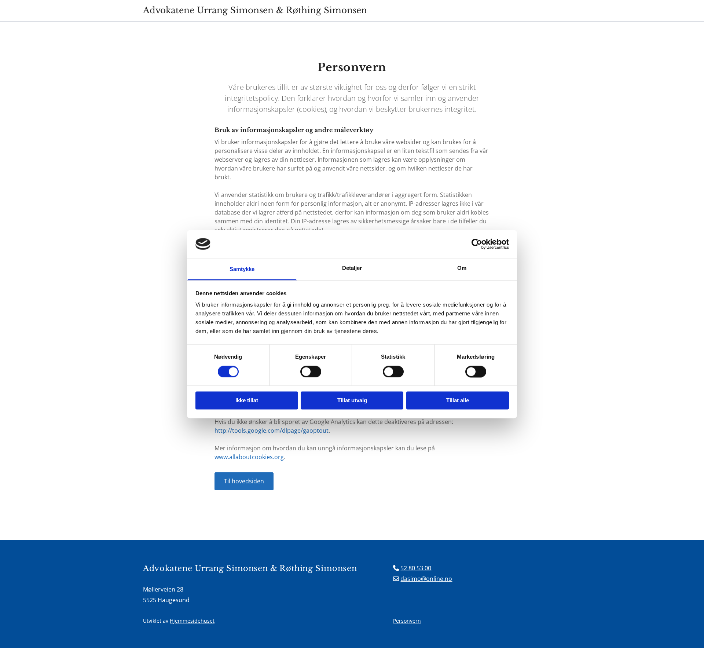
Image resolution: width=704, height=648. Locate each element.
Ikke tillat (246, 401)
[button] (244, 481)
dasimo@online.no (426, 579)
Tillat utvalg (352, 401)
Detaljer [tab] (352, 268)
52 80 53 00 (415, 568)
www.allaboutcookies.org (249, 457)
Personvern (407, 620)
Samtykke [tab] (242, 269)
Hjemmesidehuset (192, 620)
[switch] (310, 371)
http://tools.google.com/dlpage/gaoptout (271, 430)
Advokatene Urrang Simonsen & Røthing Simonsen (255, 10)
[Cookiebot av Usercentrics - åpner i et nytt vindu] (477, 243)
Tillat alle (457, 401)
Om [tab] (461, 268)
